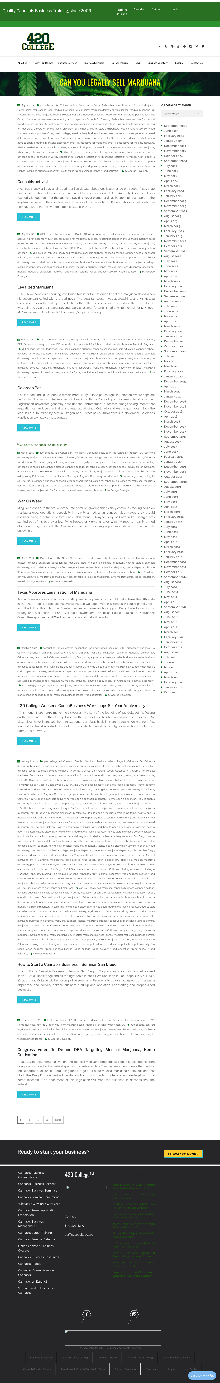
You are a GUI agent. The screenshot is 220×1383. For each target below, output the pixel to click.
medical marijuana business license (86, 267)
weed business (34, 948)
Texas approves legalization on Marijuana (97, 572)
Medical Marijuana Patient (46, 114)
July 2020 (170, 356)
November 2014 (175, 567)
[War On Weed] (43, 444)
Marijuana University (62, 855)
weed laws (40, 581)
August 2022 (172, 256)
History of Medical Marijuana (138, 105)
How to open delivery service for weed (79, 827)
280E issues (46, 234)
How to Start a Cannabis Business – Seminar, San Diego (66, 964)
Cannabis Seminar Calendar (37, 1239)
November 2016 (175, 471)
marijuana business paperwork (43, 170)
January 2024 (173, 196)
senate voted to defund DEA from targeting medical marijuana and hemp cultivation (91, 1034)
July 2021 (170, 306)
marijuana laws (125, 576)
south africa (108, 124)
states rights (147, 1034)
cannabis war (80, 480)
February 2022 (174, 286)
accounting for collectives (107, 234)
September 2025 (175, 125)
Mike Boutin (89, 859)
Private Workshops (56, 476)
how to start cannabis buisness (114, 344)
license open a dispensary (112, 845)
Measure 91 (57, 680)
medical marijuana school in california (104, 372)
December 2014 (175, 562)
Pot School (38, 476)
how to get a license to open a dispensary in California (123, 789)
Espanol (179, 62)
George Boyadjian (138, 170)
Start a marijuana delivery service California (95, 869)
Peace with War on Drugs (119, 114)
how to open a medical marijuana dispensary (123, 817)
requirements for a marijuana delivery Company (82, 864)
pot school (30, 119)
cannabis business (144, 152)
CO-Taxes (137, 339)
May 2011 (170, 667)
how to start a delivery (42, 567)
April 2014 (170, 602)
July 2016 (170, 491)
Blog (137, 62)
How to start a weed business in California (80, 841)
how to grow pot (109, 794)
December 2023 (175, 201)
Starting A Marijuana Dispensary (84, 476)
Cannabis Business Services (37, 1184)
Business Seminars (94, 62)
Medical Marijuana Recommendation (82, 114)
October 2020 (173, 346)
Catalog (156, 9)
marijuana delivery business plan (101, 676)
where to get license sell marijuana (37, 152)
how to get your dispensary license (79, 794)
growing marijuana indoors (139, 775)
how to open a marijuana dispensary (61, 161)
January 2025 (173, 140)
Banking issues (72, 243)
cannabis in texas (83, 576)
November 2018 (175, 406)
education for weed (125, 156)
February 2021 (174, 331)
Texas (70, 572)
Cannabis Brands (29, 1263)
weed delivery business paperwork (127, 133)
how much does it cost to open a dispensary (129, 780)
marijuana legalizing (131, 930)
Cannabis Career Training (35, 1232)
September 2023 (175, 211)
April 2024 (171, 181)
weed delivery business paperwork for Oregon (93, 138)
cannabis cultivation (50, 248)
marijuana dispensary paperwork (112, 367)
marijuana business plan (31, 925)
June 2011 (171, 662)
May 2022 (170, 271)
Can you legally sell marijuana (136, 243)
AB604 (87, 234)
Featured (47, 897)
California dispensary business (100, 243)
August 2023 (172, 216)
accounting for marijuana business (78, 238)
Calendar (139, 9)
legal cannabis (95, 911)
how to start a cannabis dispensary (36, 836)
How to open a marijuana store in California (111, 812)
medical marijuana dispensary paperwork (131, 267)
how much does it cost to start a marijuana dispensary (105, 784)
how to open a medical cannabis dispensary (72, 817)
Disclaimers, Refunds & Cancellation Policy (83, 1369)
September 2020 (175, 351)
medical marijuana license (65, 859)
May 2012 (170, 622)
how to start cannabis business (49, 262)
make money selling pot (52, 916)
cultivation (49, 1029)
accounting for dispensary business (37, 238)
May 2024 (170, 176)
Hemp (126, 1029)
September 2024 (175, 161)
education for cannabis (72, 156)
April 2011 (170, 672)
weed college (62, 133)
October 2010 (173, 692)
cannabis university (47, 156)
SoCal (66, 869)
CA (141, 452)
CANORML (69, 248)
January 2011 (173, 687)
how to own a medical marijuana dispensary (82, 831)
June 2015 (171, 532)
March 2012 (172, 632)
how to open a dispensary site (98, 803)
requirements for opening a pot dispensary (62, 119)
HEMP (92, 344)
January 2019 (173, 396)
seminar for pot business (49, 124)
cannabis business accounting (137, 462)
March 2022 (172, 281)
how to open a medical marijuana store (98, 822)
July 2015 (170, 526)
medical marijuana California (33, 939)
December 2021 (175, 291)
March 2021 (172, 326)
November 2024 (175, 150)
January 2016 (173, 521)
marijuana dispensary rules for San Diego (130, 850)
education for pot (144, 892)
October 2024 (173, 156)
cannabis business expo (30, 466)
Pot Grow (118, 680)
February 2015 (174, 552)
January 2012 (173, 642)
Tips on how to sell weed (130, 124)
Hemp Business (65, 666)
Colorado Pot (29, 388)
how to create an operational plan (72, 789)
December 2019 (175, 381)
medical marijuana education (34, 271)
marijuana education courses (33, 855)
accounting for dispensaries (138, 234)
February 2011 (173, 682)
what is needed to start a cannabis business (41, 147)
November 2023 (175, 206)
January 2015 (173, 557)
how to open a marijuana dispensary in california (110, 161)
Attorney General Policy (49, 243)
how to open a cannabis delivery (47, 798)
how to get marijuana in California (99, 257)
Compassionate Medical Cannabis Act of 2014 (103, 248)
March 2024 (172, 186)
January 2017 (173, 461)
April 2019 (170, 386)
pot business (142, 114)
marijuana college (144, 262)
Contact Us (197, 62)
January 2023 (173, 236)
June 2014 (171, 592)
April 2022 (171, 276)
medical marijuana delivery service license (105, 110)
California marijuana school (128, 457)
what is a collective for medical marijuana (131, 142)
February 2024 (174, 191)
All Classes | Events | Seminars (87, 558)
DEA (19, 344)
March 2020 (172, 366)
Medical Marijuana (143, 344)
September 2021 (175, 296)
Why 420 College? (107, 1357)
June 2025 (171, 130)
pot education (112, 944)
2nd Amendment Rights (68, 234)
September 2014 (175, 577)
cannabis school (26, 156)
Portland (91, 680)
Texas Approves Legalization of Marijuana (54, 592)
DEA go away (70, 1029)
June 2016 (171, 496)
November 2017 (175, 431)
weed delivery (100, 948)
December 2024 (175, 145)
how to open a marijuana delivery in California (103, 671)
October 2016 (173, 476)
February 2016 (174, 516)
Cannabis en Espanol (32, 1281)
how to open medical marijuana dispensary (75, 166)
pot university (141, 944)
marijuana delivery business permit (61, 676)
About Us (22, 62)
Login (175, 9)
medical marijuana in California (71, 271)
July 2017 (170, 446)
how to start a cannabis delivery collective (131, 831)
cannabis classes (54, 466)
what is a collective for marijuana (88, 142)
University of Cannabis (75, 128)
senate (38, 1034)
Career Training (120, 62)
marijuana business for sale (84, 262)
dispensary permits (55, 775)
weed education (130, 138)
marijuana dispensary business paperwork (41, 267)
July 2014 (170, 587)
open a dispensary (136, 567)
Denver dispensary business (39, 344)
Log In (171, 1369)
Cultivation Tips (68, 105)
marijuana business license (111, 471)
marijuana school (39, 680)
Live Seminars (87, 471)
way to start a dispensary (104, 128)
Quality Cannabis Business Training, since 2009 (46, 10)
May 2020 (170, 361)
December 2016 (175, 466)
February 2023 (174, 231)
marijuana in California (105, 930)
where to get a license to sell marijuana (132, 147)
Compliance (36, 775)
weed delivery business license (89, 133)
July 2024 (170, 166)
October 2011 (173, 647)
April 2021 (170, 321)
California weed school (62, 657)
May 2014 (170, 597)
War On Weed (29, 501)
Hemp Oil (80, 666)
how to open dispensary (78, 906)
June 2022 (171, 266)
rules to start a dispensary (138, 680)
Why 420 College (44, 62)
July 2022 (170, 261)
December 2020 (175, 341)
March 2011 (172, 677)
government (115, 1029)
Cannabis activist (32, 181)
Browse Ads (152, 1369)
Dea (58, 1029)
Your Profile (191, 1369)
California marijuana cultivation (58, 457)
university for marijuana (47, 128)
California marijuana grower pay (94, 457)
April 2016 (170, 506)
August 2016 (172, 486)
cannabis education (124, 349)
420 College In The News (54, 339)
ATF (31, 243)
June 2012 (171, 617)
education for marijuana (99, 156)
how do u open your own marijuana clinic (110, 666)
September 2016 (175, 481)
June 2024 (171, 171)
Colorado (149, 339)
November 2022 (175, 241)
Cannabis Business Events (176, 1357)
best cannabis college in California (124, 558)
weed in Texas (25, 581)
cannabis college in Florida (116, 339)
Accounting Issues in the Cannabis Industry (123, 238)
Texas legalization (144, 576)
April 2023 (171, 221)
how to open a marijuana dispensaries (103, 808)
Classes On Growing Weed (98, 770)
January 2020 (173, 376)
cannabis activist (49, 105)
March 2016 (172, 511)
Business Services (67, 62)
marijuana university (61, 934)
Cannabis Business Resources (38, 1257)
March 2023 (172, 226)
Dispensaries (86, 105)
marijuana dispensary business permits (98, 485)
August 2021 (172, 301)
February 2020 (174, 371)
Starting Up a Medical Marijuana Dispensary (66, 873)
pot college (96, 944)
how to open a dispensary (46, 358)
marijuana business (107, 363)
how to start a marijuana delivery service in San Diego (114, 836)
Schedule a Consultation (183, 1154)
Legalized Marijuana (35, 287)
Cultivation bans (56, 1020)
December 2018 (175, 401)
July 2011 (170, 657)
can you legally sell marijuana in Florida (94, 462)
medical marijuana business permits (134, 934)
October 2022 (173, 246)
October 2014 (173, 572)
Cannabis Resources (125, 1369)
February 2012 (174, 637)
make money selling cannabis (122, 911)
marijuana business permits (116, 262)
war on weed (68, 490)
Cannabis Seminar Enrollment (38, 1197)
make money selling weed (116, 166)
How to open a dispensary (62, 671)
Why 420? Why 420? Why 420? (39, 1203)
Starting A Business (131, 869)
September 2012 (175, 607)
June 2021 (171, 311)
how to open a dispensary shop (62, 803)
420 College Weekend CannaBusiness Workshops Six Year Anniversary (81, 705)
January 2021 (173, 336)
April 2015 (170, 542)
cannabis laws (64, 480)
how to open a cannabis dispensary (58, 471)
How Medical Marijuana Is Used (35, 110)
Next (58, 1119)
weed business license (134, 128)
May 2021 (170, 316)
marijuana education (78, 930)
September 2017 (175, 436)
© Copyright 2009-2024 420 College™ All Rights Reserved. (110, 1347)
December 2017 (175, 426)
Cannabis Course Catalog (75, 1357)
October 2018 (173, 411)
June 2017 (171, 451)
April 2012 (170, 627)
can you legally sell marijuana (95, 152)
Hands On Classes (27, 471)
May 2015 (170, 537)
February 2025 (174, 135)
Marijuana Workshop (85, 855)
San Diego (56, 869)
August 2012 (172, 612)
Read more (29, 217)
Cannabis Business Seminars (37, 1190)
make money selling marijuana (46, 363)
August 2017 (172, 441)
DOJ (58, 344)
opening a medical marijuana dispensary (51, 944)
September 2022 (175, 251)
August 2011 (172, 652)
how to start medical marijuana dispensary (72, 845)
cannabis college (114, 252)
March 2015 (172, 547)
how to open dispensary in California (124, 827)
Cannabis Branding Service (37, 1369)
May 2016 (170, 501)
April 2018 (170, 416)
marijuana (137, 1029)
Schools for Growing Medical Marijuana (109, 119)
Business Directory (158, 62)
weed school (110, 476)
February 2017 (174, 456)
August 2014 (172, 582)
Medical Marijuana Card (67, 110)
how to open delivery (43, 827)
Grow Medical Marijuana (107, 105)
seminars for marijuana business (83, 124)
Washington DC (116, 1024)
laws (113, 576)
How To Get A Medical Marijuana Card (38, 794)
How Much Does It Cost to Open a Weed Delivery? (45, 784)
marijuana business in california (136, 363)
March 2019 (172, 391)
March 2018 (172, 421)
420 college (70, 152)
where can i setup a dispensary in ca (88, 147)
